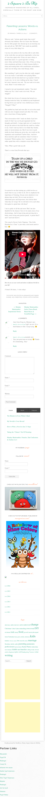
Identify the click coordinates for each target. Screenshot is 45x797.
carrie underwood (24, 625)
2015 (7, 591)
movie (12, 644)
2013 (7, 602)
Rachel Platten (26, 647)
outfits (16, 644)
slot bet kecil (4, 788)
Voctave (31, 652)
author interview (15, 625)
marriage (32, 640)
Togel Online (4, 795)
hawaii (30, 632)
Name (7, 377)
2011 (7, 612)
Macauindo (3, 754)
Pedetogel (3, 761)
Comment (8, 356)
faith (12, 632)
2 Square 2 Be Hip (22, 3)
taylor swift (18, 652)
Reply (15, 331)
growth (26, 632)
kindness (7, 640)
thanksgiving (25, 652)
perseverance (18, 647)
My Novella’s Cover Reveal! (16, 421)
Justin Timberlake (9, 637)
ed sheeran (7, 632)
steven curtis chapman (30, 297)
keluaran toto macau (6, 767)
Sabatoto (2, 791)
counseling (22, 628)
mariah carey (24, 641)
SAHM (14, 649)
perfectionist (10, 646)
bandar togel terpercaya (7, 771)
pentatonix (31, 644)
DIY (37, 628)
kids (13, 297)
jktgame (2, 781)
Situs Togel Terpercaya (7, 778)
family (16, 632)
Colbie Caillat (15, 628)
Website (7, 394)
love (18, 641)
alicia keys (7, 625)
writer (36, 652)
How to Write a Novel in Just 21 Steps (19, 427)
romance (9, 649)
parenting (18, 297)
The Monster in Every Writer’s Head (18, 416)
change (8, 297)
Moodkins (7, 644)
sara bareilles (22, 649)
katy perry (18, 637)
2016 (7, 586)
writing (9, 655)
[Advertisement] (23, 684)
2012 (7, 607)
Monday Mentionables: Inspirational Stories (14, 309)
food (21, 631)
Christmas (8, 628)
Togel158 (3, 757)
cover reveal (30, 628)
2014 (7, 596)
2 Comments (33, 33)
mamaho (12, 33)
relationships (34, 647)
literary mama (13, 640)
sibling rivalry (31, 649)
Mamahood (27, 295)
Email (7, 385)
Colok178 (3, 764)
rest (6, 649)
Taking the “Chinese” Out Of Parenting (19, 432)
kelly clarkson (25, 637)
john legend (35, 632)
